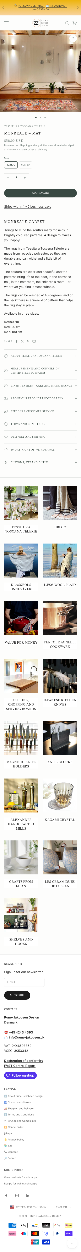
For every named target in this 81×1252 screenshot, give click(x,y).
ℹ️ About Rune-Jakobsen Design (23, 1096)
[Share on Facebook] (16, 341)
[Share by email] (34, 341)
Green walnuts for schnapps (20, 1177)
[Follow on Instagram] (17, 1195)
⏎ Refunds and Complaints (20, 1121)
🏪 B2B (8, 1145)
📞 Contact (11, 1152)
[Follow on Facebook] (6, 1195)
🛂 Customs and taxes (17, 1102)
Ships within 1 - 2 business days (27, 206)
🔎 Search (10, 1158)
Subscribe (17, 995)
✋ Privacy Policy (14, 1139)
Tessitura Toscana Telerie (24, 126)
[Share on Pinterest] (28, 341)
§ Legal (8, 1133)
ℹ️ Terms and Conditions (19, 1114)
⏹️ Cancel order (13, 1127)
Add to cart (40, 192)
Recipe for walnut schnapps (20, 1183)
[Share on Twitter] (22, 341)
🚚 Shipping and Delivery (19, 1108)
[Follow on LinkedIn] (28, 1195)
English (61, 1207)
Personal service (31, 6)
